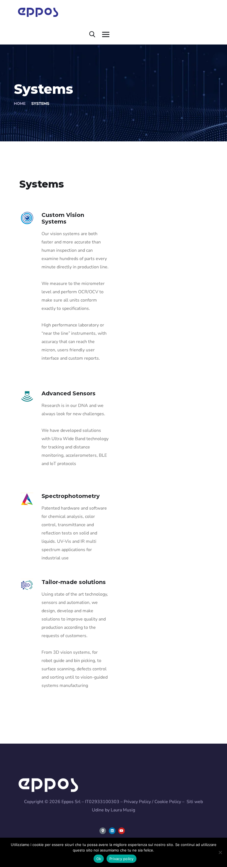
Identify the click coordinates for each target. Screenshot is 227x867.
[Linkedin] (112, 830)
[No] (220, 852)
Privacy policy (121, 858)
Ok (98, 858)
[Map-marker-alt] (102, 830)
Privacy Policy (137, 802)
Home (19, 103)
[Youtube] (121, 830)
